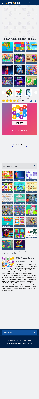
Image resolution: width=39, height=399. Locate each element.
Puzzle (21, 252)
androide (22, 254)
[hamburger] (2, 2)
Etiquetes (24, 343)
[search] (35, 332)
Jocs (5, 252)
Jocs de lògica (12, 252)
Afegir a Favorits (20, 145)
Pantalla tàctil (7, 254)
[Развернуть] (36, 101)
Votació (30, 343)
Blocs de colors (29, 252)
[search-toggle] (29, 3)
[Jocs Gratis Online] (13, 3)
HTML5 (15, 254)
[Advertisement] (19, 21)
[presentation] (3, 92)
